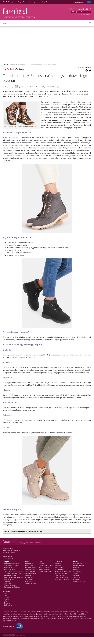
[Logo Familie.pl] (19, 11)
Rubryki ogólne (30, 569)
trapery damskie (14, 531)
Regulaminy (59, 567)
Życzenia (7, 603)
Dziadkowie (29, 577)
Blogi (5, 595)
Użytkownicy (30, 581)
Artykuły (5, 65)
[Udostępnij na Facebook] (87, 71)
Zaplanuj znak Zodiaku (12, 587)
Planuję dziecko (30, 573)
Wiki (5, 601)
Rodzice (28, 575)
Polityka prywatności (62, 579)
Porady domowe (31, 583)
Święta (75, 573)
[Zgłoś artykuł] (58, 87)
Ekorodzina (29, 566)
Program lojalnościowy (63, 571)
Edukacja (7, 581)
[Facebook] (85, 2)
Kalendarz (7, 583)
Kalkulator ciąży (9, 569)
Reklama (58, 566)
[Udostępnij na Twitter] (90, 71)
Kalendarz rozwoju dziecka (13, 577)
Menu (5, 23)
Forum (6, 593)
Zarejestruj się (85, 12)
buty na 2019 (37, 531)
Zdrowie (76, 575)
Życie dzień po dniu (46, 566)
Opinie (41, 564)
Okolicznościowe (45, 571)
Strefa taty (29, 579)
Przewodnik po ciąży (11, 566)
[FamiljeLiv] (89, 2)
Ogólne (12, 65)
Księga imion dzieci (10, 575)
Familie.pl (10, 69)
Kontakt (58, 564)
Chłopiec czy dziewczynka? (13, 573)
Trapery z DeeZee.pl (12, 137)
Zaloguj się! (75, 12)
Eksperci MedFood (79, 581)
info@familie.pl (8, 558)
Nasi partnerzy (60, 575)
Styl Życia (76, 577)
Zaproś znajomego (61, 573)
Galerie (6, 599)
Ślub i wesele (30, 571)
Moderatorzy (59, 569)
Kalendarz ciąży (9, 567)
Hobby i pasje (44, 569)
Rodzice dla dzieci (10, 585)
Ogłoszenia (29, 564)
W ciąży (76, 567)
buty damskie (26, 531)
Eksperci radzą (30, 567)
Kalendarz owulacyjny (11, 564)
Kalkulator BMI (9, 579)
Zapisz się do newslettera (84, 14)
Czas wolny (77, 579)
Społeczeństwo (44, 567)
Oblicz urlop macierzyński (13, 571)
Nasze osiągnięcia (61, 577)
